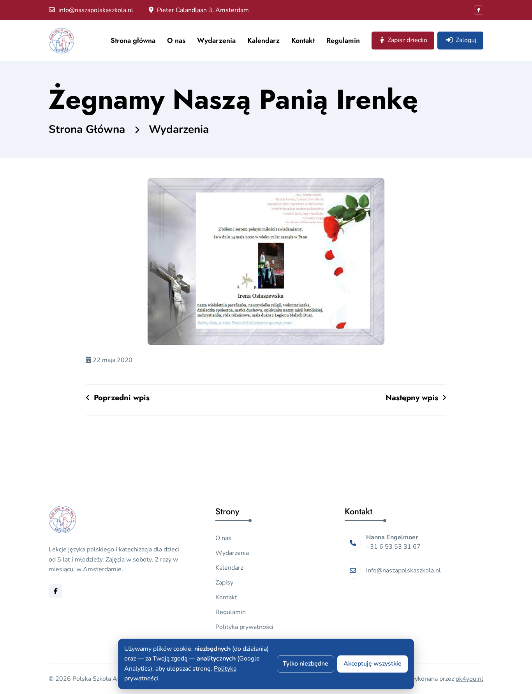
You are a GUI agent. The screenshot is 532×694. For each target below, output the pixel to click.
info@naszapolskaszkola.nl (95, 10)
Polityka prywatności (244, 627)
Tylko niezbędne (305, 663)
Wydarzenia (216, 40)
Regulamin (343, 40)
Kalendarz (263, 40)
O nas (176, 40)
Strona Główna (87, 129)
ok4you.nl (469, 679)
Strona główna (133, 40)
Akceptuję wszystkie (373, 663)
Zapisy (224, 582)
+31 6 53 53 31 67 (393, 546)
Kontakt (303, 40)
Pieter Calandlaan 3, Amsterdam (202, 10)
